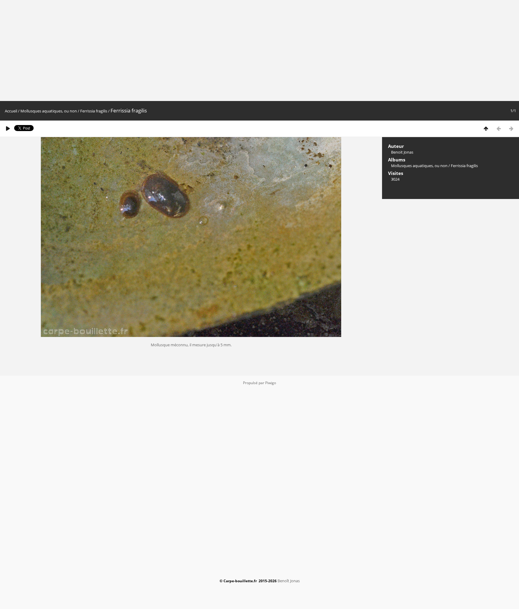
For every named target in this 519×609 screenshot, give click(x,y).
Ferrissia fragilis (93, 111)
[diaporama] (8, 128)
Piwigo (270, 382)
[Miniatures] (486, 128)
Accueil (11, 111)
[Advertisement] (334, 50)
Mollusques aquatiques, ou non (48, 111)
